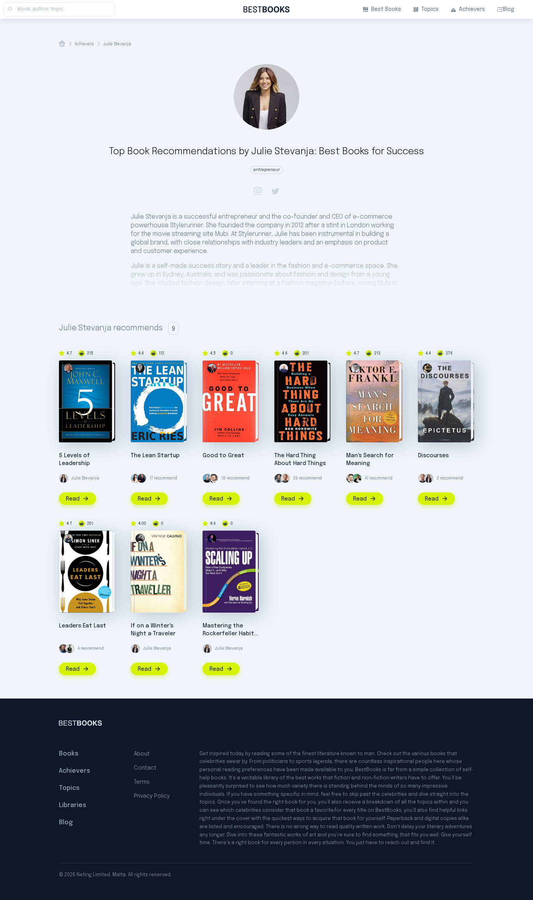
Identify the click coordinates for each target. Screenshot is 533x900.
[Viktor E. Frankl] (355, 368)
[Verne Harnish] (212, 538)
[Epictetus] (427, 368)
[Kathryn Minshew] (135, 478)
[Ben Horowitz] (283, 368)
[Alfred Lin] (70, 648)
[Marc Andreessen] (141, 478)
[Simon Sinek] (68, 538)
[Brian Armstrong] (207, 478)
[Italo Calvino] (140, 538)
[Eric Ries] (140, 368)
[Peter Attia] (279, 478)
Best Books (386, 9)
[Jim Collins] (212, 368)
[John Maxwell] (68, 368)
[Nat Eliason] (285, 478)
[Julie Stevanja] (63, 478)
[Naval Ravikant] (357, 478)
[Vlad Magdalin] (63, 648)
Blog (508, 9)
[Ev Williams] (213, 478)
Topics (430, 9)
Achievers (472, 9)
